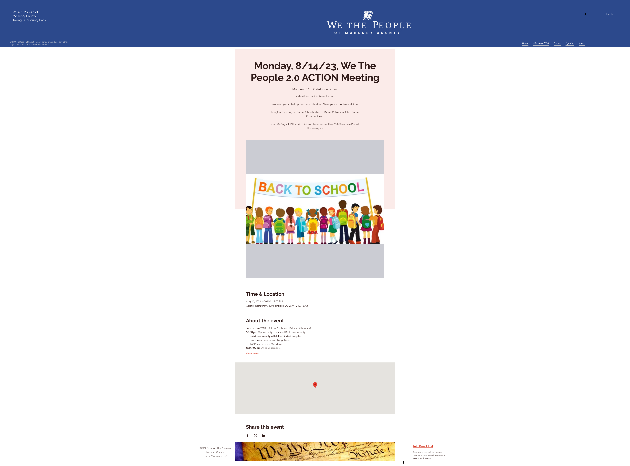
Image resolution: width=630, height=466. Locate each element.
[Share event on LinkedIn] (263, 435)
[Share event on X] (255, 435)
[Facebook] (585, 14)
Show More (252, 353)
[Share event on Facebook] (247, 435)
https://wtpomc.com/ (216, 456)
